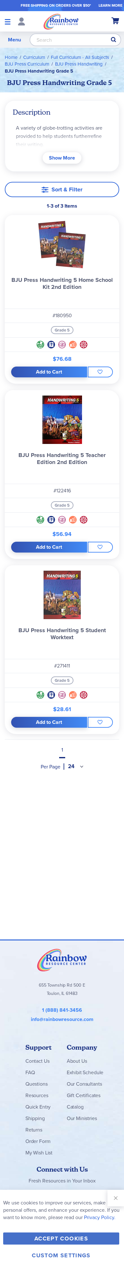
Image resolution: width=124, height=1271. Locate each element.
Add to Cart (49, 371)
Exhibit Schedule (85, 1072)
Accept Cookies (61, 1238)
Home (11, 57)
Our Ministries (82, 1118)
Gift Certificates (83, 1095)
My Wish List (38, 1152)
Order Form (37, 1141)
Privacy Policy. (99, 1217)
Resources (36, 1095)
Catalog (75, 1106)
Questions (36, 1084)
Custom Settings (61, 1255)
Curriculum (34, 57)
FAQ (30, 1072)
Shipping (35, 1118)
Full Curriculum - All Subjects (80, 57)
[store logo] (61, 21)
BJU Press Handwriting (79, 64)
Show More (62, 157)
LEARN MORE (110, 5)
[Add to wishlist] (100, 372)
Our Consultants (84, 1084)
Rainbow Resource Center (62, 959)
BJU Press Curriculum (27, 64)
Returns (33, 1129)
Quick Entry (38, 1106)
